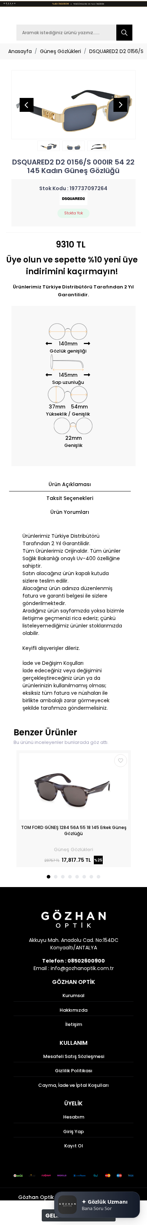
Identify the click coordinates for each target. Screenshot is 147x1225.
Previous (26, 104)
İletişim (73, 1024)
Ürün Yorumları (69, 512)
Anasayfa (20, 51)
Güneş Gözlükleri (60, 51)
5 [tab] (77, 877)
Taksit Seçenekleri (69, 498)
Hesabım (73, 1117)
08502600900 (86, 960)
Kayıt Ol (73, 1145)
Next (120, 104)
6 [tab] (84, 877)
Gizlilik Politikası (73, 1070)
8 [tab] (98, 877)
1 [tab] (48, 877)
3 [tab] (63, 877)
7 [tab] (91, 877)
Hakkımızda (73, 1010)
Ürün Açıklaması (70, 484)
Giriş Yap (73, 1131)
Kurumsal (73, 995)
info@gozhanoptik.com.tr (82, 968)
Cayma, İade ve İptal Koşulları (73, 1085)
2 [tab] (55, 877)
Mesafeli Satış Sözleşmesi (73, 1056)
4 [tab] (70, 877)
